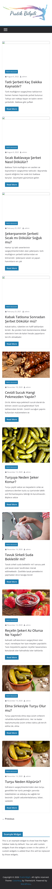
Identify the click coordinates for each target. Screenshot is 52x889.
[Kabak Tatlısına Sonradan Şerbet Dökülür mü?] (26, 289)
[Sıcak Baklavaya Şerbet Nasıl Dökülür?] (26, 130)
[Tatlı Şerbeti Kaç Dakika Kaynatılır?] (26, 54)
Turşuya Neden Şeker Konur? (22, 479)
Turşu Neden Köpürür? (23, 781)
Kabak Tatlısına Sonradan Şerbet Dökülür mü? (25, 319)
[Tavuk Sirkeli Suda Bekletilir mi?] (26, 526)
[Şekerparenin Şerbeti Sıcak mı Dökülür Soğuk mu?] (26, 205)
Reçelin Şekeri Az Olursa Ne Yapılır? (24, 632)
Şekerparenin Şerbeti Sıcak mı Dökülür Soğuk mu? (23, 237)
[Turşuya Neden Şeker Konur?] (26, 445)
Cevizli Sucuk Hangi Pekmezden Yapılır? (20, 394)
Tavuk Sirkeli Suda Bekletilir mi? (19, 556)
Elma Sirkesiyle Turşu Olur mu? (25, 708)
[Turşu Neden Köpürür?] (26, 754)
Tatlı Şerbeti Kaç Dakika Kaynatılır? (23, 84)
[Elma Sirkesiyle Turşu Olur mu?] (26, 678)
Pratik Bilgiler (11, 72)
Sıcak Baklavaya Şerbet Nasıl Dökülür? (23, 159)
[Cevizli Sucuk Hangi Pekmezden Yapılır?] (26, 365)
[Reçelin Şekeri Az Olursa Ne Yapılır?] (26, 602)
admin (24, 76)
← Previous (8, 818)
